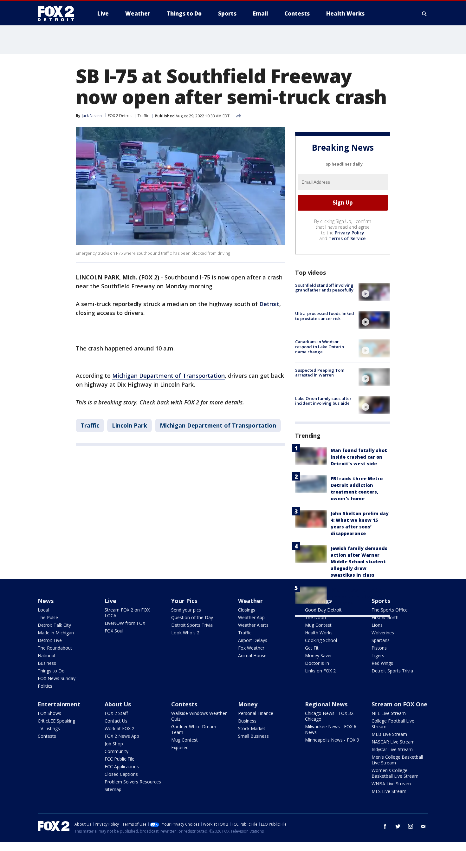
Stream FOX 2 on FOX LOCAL (127, 613)
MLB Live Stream (389, 734)
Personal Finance (255, 713)
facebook (385, 826)
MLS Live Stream (389, 791)
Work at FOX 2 (119, 728)
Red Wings (382, 663)
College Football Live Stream (393, 724)
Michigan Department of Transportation (168, 375)
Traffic (143, 115)
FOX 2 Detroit (120, 115)
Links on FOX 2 (320, 671)
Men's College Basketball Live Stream (397, 760)
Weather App (251, 617)
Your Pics (184, 601)
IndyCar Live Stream (392, 749)
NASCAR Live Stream (393, 742)
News (46, 601)
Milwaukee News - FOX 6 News (330, 729)
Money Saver (318, 655)
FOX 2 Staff (116, 713)
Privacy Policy (349, 233)
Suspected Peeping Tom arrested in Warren (319, 372)
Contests (47, 736)
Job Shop (114, 744)
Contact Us (116, 721)
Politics (45, 686)
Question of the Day (192, 617)
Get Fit (312, 648)
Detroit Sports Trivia (192, 625)
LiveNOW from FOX (125, 623)
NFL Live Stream (389, 713)
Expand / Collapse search (424, 13)
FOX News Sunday (56, 678)
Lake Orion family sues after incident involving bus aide (323, 401)
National (46, 655)
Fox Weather (251, 648)
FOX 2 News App (122, 736)
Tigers (378, 655)
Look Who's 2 (185, 633)
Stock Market (251, 728)
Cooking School (321, 640)
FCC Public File (119, 759)
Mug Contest (318, 625)
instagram (410, 826)
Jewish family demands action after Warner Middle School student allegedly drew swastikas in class (359, 561)
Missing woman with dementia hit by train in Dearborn (360, 596)
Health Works (319, 633)
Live (110, 601)
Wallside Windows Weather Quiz (199, 716)
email (423, 826)
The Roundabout (55, 648)
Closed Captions (121, 774)
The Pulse (48, 617)
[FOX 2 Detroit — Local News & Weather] (59, 13)
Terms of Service (347, 238)
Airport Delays (252, 640)
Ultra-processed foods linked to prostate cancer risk (324, 316)
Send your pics (186, 610)
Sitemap (113, 789)
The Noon (315, 617)
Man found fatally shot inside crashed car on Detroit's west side (359, 457)
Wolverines (383, 633)
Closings (246, 610)
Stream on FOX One (399, 704)
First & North (385, 617)
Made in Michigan (56, 633)
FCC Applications (122, 766)
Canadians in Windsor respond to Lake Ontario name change (319, 346)
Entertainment (59, 704)
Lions (377, 625)
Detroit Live (50, 640)
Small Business (253, 736)
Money (247, 704)
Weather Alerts (253, 625)
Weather (250, 601)
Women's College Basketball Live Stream (395, 773)
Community (116, 751)
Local (43, 610)
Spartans (381, 640)
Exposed (180, 747)
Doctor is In (317, 663)
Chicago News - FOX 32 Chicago (329, 716)
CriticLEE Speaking (56, 721)
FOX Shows (49, 713)
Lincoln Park (129, 425)
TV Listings (49, 728)
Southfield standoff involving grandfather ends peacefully (324, 287)
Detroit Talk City (54, 625)
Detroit (269, 304)
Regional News (326, 704)
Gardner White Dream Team (193, 729)
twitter (398, 826)
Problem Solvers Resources (133, 782)
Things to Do (51, 671)
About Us (118, 704)
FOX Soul (114, 631)
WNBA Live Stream (391, 784)
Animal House (252, 655)
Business (47, 663)
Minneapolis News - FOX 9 (332, 740)
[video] (374, 292)
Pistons (379, 648)
